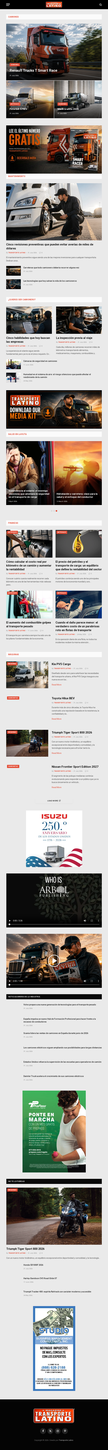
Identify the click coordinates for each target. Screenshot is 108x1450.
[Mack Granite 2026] (78, 99)
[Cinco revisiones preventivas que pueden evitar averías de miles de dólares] (54, 211)
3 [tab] (56, 511)
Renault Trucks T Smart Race (33, 70)
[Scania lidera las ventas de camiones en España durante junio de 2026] (13, 1036)
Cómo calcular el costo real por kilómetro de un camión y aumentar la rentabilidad (28, 565)
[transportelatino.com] (54, 4)
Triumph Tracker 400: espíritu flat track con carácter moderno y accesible (57, 1292)
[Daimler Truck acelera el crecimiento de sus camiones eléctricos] (13, 1079)
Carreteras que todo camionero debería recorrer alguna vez (51, 268)
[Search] (100, 4)
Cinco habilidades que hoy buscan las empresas (28, 339)
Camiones (13, 17)
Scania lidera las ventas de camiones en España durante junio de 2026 (55, 1033)
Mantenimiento (16, 176)
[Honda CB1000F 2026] (13, 1268)
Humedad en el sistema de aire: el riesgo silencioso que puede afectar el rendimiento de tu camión (57, 375)
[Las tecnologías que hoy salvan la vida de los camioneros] (13, 284)
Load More (52, 801)
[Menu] (8, 4)
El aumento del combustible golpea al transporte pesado (28, 624)
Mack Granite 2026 (68, 109)
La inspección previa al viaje (74, 338)
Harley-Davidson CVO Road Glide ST (40, 1278)
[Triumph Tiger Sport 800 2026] (27, 743)
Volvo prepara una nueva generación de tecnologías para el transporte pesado (59, 1005)
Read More (56, 685)
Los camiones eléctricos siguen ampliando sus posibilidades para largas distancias (62, 1047)
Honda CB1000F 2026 (33, 1265)
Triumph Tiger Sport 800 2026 (72, 732)
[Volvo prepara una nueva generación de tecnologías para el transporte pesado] (13, 1008)
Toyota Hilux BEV (63, 698)
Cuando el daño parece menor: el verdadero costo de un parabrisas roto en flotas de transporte (77, 626)
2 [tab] (54, 511)
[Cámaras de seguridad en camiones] (13, 364)
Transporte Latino (16, 253)
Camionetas (13, 698)
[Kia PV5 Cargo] (27, 674)
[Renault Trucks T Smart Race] (54, 52)
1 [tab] (51, 511)
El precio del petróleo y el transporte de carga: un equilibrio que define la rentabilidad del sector (79, 565)
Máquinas (12, 663)
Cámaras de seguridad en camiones (40, 361)
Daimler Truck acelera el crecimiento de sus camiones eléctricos (53, 1076)
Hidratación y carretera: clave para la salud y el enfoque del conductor (77, 495)
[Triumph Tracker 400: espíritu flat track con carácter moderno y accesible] (13, 1295)
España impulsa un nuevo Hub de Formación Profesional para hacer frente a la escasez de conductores (59, 1020)
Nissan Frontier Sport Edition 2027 (75, 766)
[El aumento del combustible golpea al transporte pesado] (29, 604)
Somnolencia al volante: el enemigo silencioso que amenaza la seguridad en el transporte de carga (29, 493)
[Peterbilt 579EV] (30, 99)
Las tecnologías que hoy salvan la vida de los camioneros (50, 281)
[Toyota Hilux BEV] (27, 709)
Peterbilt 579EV (18, 109)
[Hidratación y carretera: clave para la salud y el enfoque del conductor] (78, 473)
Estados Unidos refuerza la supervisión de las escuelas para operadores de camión (62, 1062)
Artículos (15, 104)
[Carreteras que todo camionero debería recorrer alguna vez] (13, 271)
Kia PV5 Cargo (61, 664)
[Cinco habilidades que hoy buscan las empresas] (29, 320)
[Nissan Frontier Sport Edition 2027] (27, 777)
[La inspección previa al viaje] (79, 320)
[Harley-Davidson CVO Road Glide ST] (13, 1281)
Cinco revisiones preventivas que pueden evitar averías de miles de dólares (49, 246)
